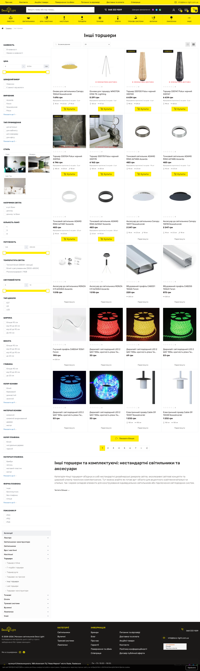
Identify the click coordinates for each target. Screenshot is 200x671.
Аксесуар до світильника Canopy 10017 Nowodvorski (142, 222)
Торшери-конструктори (17, 591)
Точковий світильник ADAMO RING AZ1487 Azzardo (67, 222)
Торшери (82, 21)
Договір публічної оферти (132, 653)
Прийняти (192, 668)
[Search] (91, 9)
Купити (71, 109)
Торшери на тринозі (16, 577)
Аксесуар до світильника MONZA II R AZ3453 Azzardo (69, 287)
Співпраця (135, 2)
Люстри (10, 21)
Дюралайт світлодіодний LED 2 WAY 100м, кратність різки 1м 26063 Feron (178, 350)
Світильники (28, 21)
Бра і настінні (46, 21)
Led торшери (12, 586)
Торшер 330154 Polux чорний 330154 (67, 157)
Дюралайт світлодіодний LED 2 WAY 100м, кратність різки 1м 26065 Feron (68, 413)
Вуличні (153, 21)
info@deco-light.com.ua (188, 2)
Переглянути (143, 239)
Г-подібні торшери (15, 567)
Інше (189, 21)
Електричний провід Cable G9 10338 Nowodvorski (177, 413)
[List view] (187, 44)
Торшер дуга (12, 572)
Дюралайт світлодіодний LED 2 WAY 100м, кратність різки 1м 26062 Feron (141, 350)
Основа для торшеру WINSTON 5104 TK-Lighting (105, 92)
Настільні (64, 21)
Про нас (8, 2)
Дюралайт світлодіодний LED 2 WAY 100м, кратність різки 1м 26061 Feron (105, 350)
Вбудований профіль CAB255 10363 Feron (177, 287)
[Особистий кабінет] (174, 9)
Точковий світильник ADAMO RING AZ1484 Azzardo (140, 157)
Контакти (23, 2)
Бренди (94, 632)
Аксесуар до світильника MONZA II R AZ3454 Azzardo (106, 287)
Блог (93, 636)
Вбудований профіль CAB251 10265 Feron (140, 287)
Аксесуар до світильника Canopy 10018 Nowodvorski (179, 222)
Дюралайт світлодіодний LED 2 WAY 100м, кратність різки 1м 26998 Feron (105, 413)
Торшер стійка (13, 563)
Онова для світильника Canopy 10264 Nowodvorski (68, 92)
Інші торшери (13, 581)
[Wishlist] (84, 51)
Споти (118, 21)
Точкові (100, 21)
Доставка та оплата (115, 2)
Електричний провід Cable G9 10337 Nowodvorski (141, 413)
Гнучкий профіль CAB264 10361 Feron (68, 350)
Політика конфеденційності (133, 649)
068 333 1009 (115, 10)
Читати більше (61, 490)
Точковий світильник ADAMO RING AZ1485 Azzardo (177, 157)
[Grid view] (193, 44)
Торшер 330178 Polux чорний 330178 (104, 157)
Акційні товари (41, 2)
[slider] (4, 72)
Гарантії (95, 645)
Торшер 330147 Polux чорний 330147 (177, 92)
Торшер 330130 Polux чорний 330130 (141, 92)
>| (146, 448)
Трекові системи (136, 21)
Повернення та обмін (64, 2)
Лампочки (171, 21)
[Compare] (84, 56)
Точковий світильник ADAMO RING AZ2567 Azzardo (104, 222)
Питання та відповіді (90, 2)
